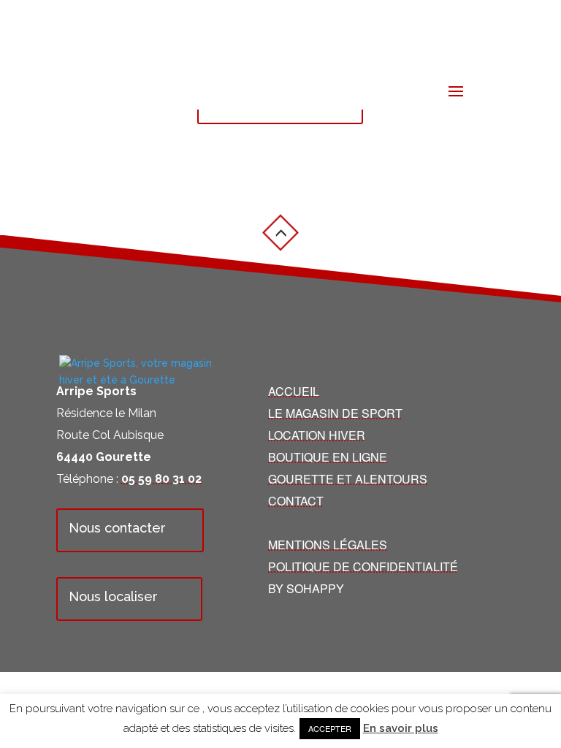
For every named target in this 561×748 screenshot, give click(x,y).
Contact (296, 500)
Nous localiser (113, 596)
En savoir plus (400, 728)
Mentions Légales (327, 544)
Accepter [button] (329, 728)
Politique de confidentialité (363, 566)
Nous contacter (117, 527)
